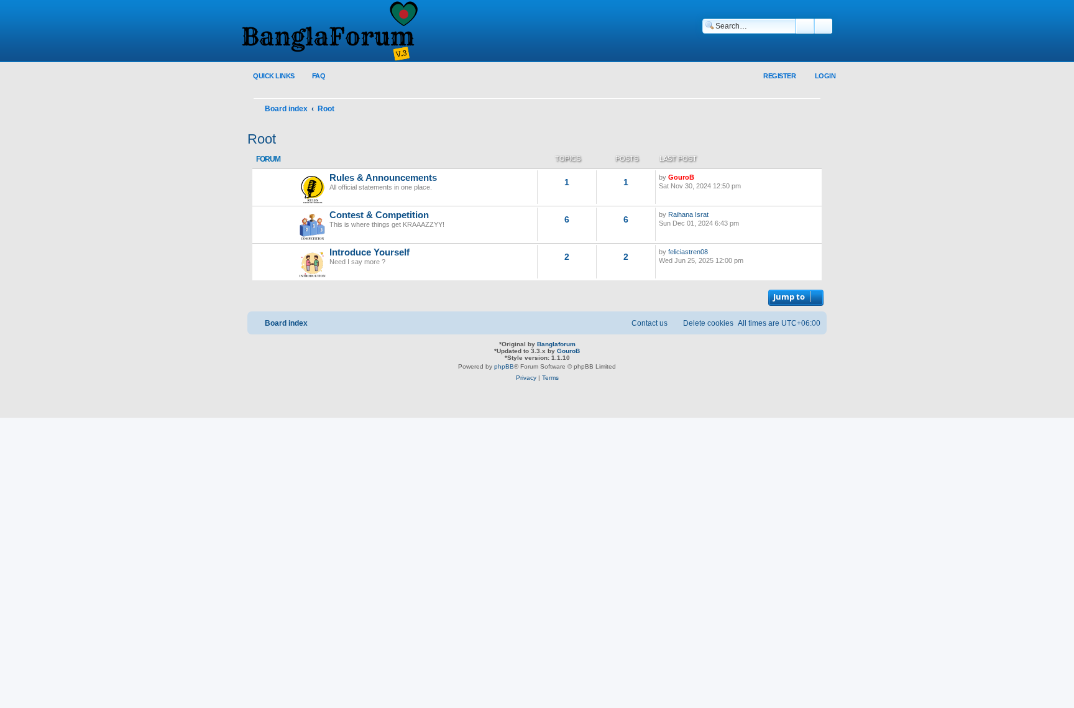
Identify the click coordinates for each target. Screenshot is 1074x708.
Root (261, 139)
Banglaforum (556, 344)
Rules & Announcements (383, 178)
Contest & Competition (379, 215)
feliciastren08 (688, 251)
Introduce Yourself (369, 252)
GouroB (681, 177)
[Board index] (329, 31)
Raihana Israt (688, 214)
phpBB (504, 366)
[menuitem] (312, 76)
